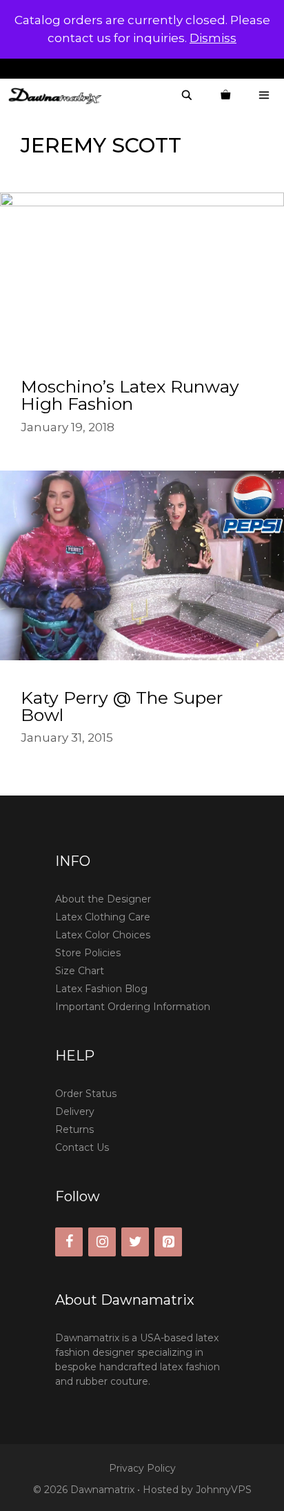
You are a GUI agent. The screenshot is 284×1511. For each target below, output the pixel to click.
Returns (74, 1129)
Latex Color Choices (102, 935)
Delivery (74, 1111)
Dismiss (213, 38)
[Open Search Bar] (187, 95)
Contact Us (82, 1147)
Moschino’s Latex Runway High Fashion (130, 395)
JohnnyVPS (224, 1489)
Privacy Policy (142, 1468)
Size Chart (79, 971)
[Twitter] (135, 1241)
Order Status (85, 1093)
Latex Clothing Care (102, 917)
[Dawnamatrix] (58, 95)
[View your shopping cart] (225, 95)
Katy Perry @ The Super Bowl (122, 706)
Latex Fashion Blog (101, 988)
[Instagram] (102, 1241)
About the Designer (103, 899)
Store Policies (88, 953)
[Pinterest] (168, 1241)
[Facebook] (69, 1241)
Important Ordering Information (132, 1006)
